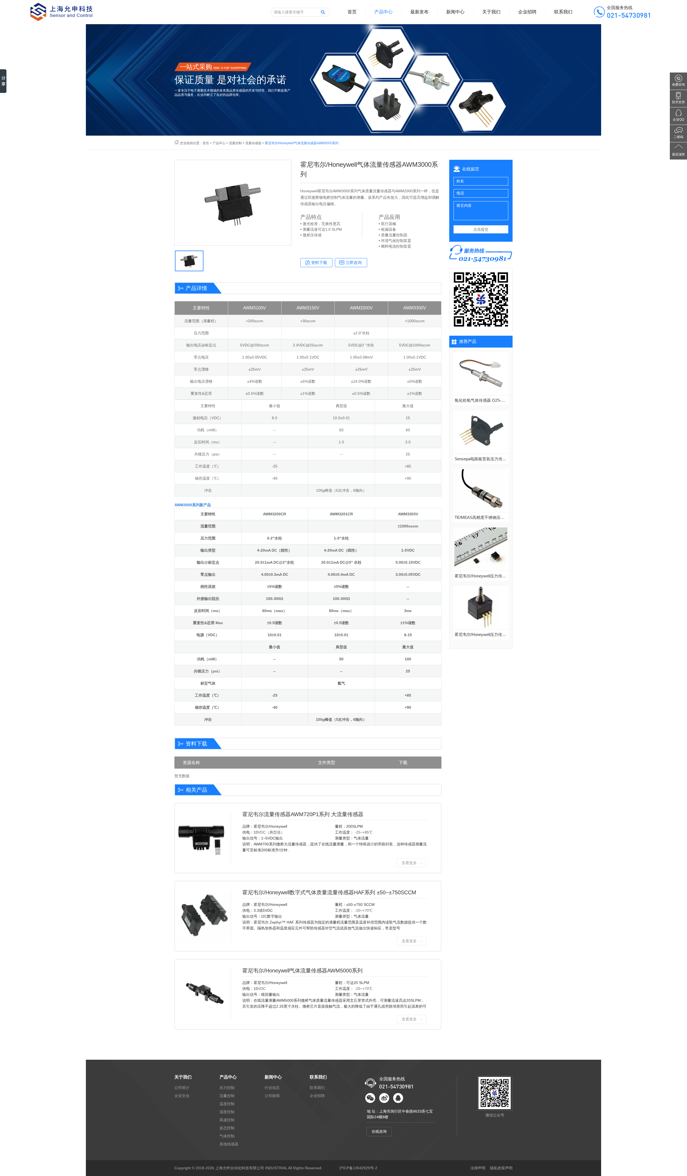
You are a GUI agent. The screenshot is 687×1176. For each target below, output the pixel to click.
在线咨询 (379, 1131)
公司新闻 (272, 1096)
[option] (233, 202)
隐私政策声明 (501, 1168)
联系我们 (563, 12)
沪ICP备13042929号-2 (358, 1168)
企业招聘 (527, 12)
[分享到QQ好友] (398, 1098)
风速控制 (227, 1120)
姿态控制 (227, 1128)
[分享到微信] (370, 1098)
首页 (352, 12)
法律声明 (477, 1168)
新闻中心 (455, 12)
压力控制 (227, 1087)
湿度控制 (227, 1112)
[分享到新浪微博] (384, 1098)
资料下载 (319, 262)
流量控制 (235, 143)
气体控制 (227, 1136)
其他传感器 (229, 1144)
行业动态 (272, 1087)
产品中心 (383, 12)
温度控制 (227, 1104)
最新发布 (419, 12)
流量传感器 (253, 143)
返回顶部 (678, 154)
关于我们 (491, 12)
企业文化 (181, 1096)
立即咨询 (354, 262)
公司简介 (181, 1087)
